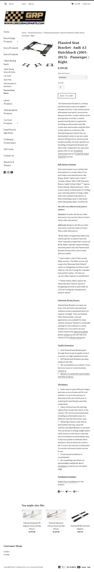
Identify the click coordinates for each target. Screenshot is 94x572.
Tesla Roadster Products (11, 112)
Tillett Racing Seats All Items (9, 70)
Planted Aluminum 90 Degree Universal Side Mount (32, 526)
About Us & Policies (9, 164)
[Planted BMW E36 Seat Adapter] (80, 516)
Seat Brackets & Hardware (10, 84)
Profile (6, 554)
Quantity (61, 83)
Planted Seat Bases (9, 91)
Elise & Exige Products (11, 40)
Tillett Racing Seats (11, 62)
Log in (24, 4)
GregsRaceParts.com (23, 567)
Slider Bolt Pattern (64, 73)
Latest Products (8, 102)
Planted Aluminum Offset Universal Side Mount (56, 526)
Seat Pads (8, 80)
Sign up (31, 4)
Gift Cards (8, 149)
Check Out (86, 4)
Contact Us (9, 155)
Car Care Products (11, 122)
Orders (6, 551)
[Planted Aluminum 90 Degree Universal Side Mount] (32, 514)
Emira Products (11, 54)
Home (6, 32)
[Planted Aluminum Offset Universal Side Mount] (56, 514)
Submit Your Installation (67, 481)
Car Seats (7, 76)
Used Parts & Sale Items (10, 131)
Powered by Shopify (36, 567)
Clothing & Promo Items (10, 141)
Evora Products (11, 48)
